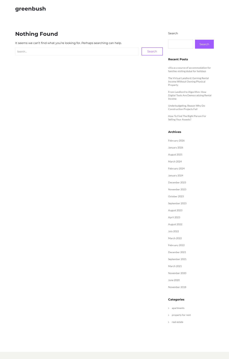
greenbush (30, 8)
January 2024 (175, 175)
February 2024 (176, 168)
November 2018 (177, 287)
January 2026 (175, 147)
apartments (178, 307)
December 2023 (177, 182)
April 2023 (174, 217)
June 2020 (174, 280)
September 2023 (177, 203)
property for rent (181, 314)
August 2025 (175, 154)
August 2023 (175, 210)
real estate (177, 321)
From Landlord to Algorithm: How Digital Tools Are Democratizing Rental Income (189, 95)
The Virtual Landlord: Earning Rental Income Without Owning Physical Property (188, 81)
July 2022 (173, 231)
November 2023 (177, 189)
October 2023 (176, 196)
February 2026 (176, 140)
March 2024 (175, 161)
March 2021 (175, 266)
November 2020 (177, 273)
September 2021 (177, 259)
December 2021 (177, 252)
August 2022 (175, 224)
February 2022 (176, 245)
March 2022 (175, 238)
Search (152, 51)
